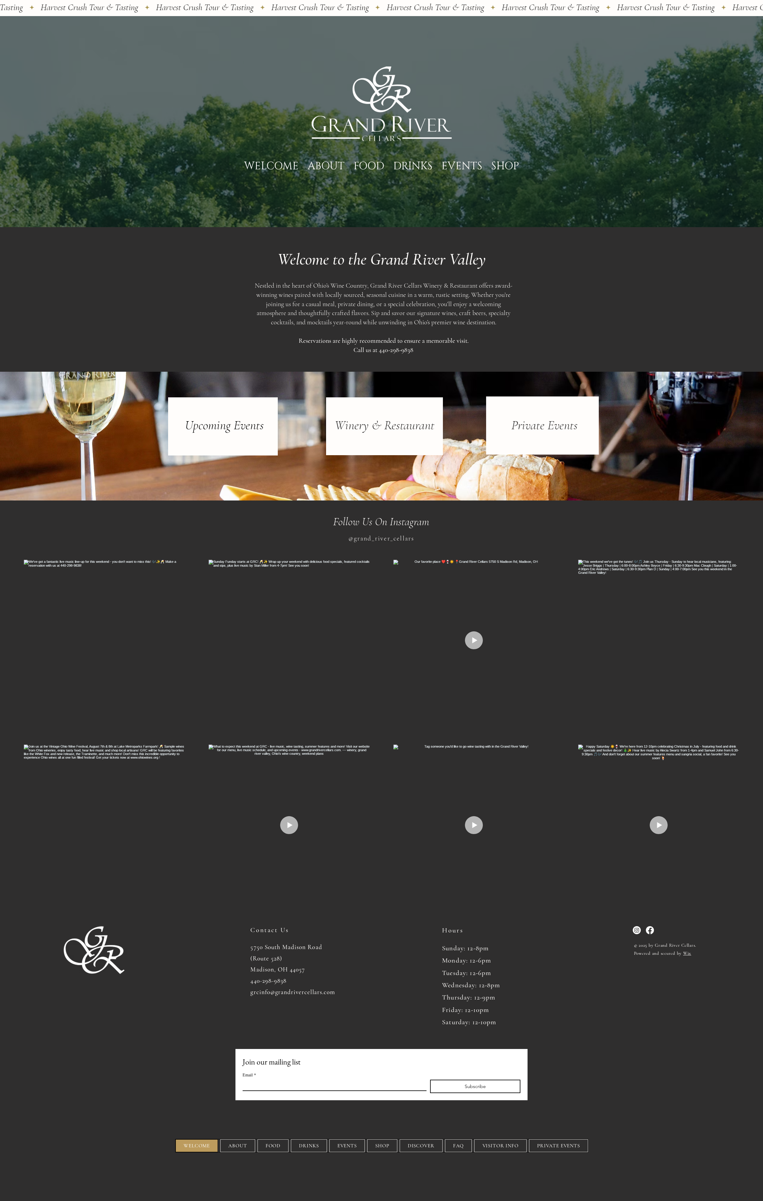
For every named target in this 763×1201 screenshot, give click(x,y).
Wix (687, 953)
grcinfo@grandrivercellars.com (292, 992)
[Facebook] (650, 930)
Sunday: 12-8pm (465, 948)
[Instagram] (637, 930)
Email (249, 1074)
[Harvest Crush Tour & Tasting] (381, 7)
